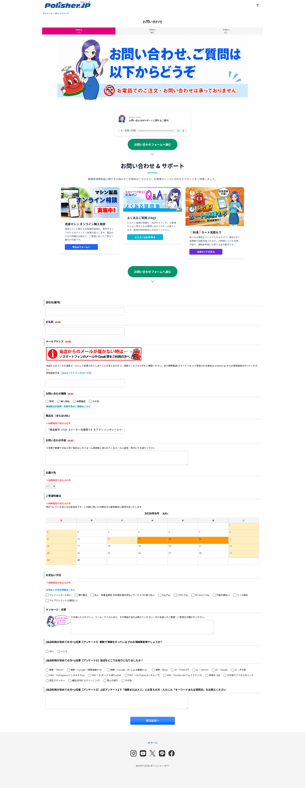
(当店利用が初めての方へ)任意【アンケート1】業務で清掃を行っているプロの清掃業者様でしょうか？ (104, 642)
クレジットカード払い (60, 595)
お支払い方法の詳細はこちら (60, 589)
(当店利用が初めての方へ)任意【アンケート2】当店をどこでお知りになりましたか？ (94, 660)
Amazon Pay (202, 595)
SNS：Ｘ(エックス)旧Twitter (106, 675)
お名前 (49, 321)
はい (51, 651)
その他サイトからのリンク (240, 675)
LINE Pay (182, 595)
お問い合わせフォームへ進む (152, 144)
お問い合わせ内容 (56, 440)
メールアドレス (55, 341)
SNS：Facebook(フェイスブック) (184, 675)
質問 (51, 401)
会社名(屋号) (53, 302)
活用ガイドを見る (206, 251)
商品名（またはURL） (59, 415)
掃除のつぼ (214, 675)
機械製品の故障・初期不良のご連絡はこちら (68, 406)
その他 (95, 401)
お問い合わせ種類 (56, 393)
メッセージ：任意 (56, 609)
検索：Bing (161, 669)
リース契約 (242, 595)
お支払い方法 (53, 575)
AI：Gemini (202, 669)
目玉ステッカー (57, 680)
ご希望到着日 (53, 495)
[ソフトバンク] (74, 372)
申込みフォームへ (81, 247)
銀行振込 (82, 595)
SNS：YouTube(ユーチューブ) (144, 675)
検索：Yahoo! (56, 669)
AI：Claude (221, 669)
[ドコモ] (87, 372)
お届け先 (51, 472)
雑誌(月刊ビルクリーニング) (86, 680)
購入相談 (65, 401)
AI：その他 (240, 669)
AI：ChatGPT (181, 669)
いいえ (64, 651)
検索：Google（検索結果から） (87, 669)
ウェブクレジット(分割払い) (63, 600)
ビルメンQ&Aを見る (145, 237)
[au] (64, 372)
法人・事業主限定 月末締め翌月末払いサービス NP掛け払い (124, 595)
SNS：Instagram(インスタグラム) (67, 675)
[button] (258, 5)
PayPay (166, 595)
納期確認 (81, 401)
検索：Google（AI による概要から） (129, 669)
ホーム (154, 742)
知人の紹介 (112, 680)
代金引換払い (223, 595)
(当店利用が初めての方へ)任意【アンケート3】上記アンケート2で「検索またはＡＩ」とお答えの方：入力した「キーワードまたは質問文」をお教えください (136, 689)
